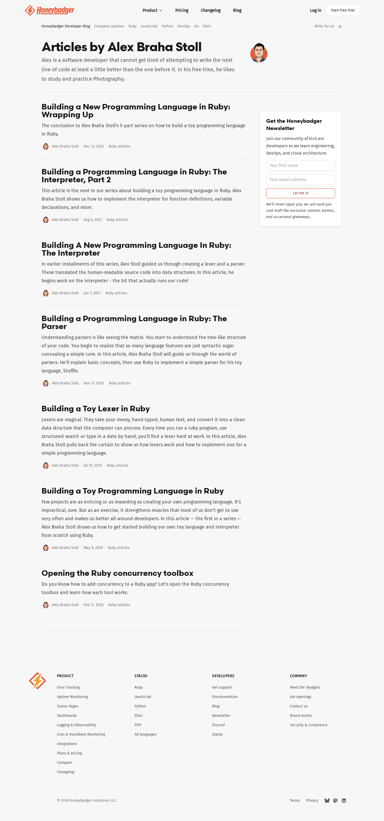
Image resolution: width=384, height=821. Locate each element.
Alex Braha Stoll (65, 146)
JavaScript (149, 26)
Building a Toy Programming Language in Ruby (133, 490)
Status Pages (67, 706)
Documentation (225, 697)
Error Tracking (68, 687)
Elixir (207, 26)
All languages (146, 734)
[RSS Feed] (340, 26)
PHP (138, 725)
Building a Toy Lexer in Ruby (96, 408)
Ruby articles (119, 146)
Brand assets (301, 715)
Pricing (181, 10)
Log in (315, 10)
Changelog (210, 10)
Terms (295, 800)
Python (167, 26)
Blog (237, 10)
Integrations (67, 744)
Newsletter (221, 715)
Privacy (312, 800)
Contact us (299, 706)
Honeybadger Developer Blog (66, 26)
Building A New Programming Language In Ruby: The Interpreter (136, 248)
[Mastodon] (335, 800)
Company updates (109, 26)
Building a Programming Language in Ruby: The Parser (134, 322)
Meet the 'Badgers (305, 687)
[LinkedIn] (343, 800)
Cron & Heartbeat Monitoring (81, 734)
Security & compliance (309, 725)
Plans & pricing (69, 753)
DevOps (183, 26)
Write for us (324, 26)
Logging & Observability (76, 725)
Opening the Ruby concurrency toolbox (118, 573)
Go (196, 26)
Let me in (301, 193)
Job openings (300, 697)
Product (150, 10)
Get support (222, 687)
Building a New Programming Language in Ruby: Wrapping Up (136, 110)
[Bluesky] (327, 800)
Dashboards (67, 715)
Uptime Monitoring (72, 697)
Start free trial (343, 10)
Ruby (133, 26)
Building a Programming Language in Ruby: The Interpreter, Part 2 (134, 175)
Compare (64, 762)
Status (217, 734)
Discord (218, 725)
